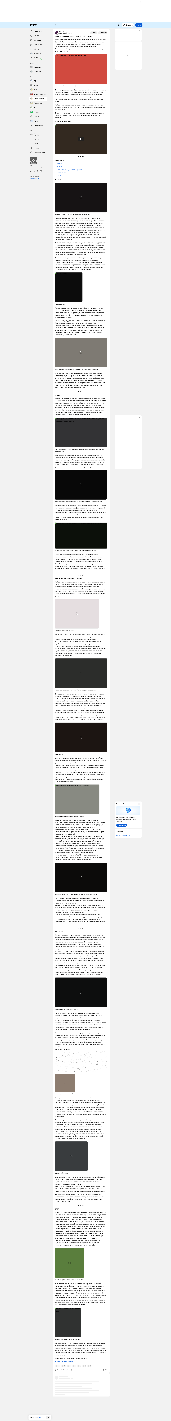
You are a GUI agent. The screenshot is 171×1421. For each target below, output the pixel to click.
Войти (139, 25)
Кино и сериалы (63, 33)
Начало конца (61, 173)
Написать (129, 25)
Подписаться (103, 32)
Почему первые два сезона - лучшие (69, 170)
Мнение (59, 167)
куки (40, 1417)
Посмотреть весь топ (123, 835)
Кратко (95, 32)
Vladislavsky (63, 32)
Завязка (59, 164)
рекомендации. (35, 178)
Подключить (122, 825)
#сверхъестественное (62, 1362)
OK (48, 1417)
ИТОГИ (58, 176)
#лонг (72, 1362)
